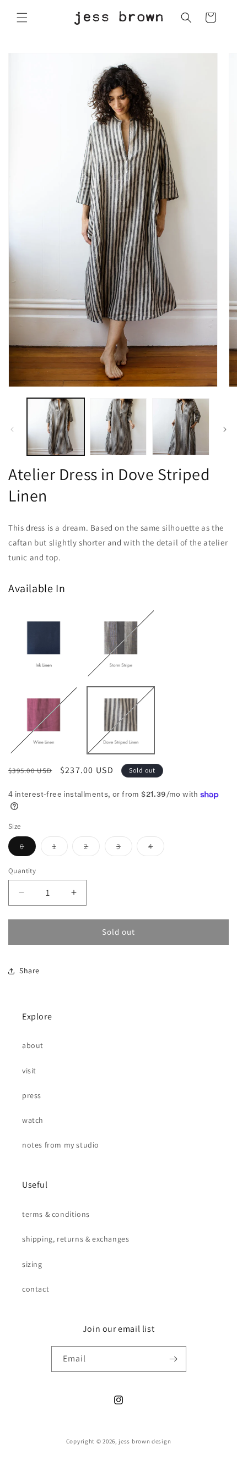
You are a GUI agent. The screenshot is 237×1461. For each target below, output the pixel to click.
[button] (22, 17)
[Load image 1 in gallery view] (55, 426)
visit (29, 1071)
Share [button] (29, 970)
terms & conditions (56, 1214)
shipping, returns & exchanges (75, 1239)
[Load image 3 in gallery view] (180, 426)
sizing (32, 1264)
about (33, 1045)
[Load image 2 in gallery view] (118, 426)
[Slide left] (12, 429)
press (31, 1095)
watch (33, 1120)
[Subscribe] (173, 1359)
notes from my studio (60, 1145)
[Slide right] (225, 429)
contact (35, 1289)
